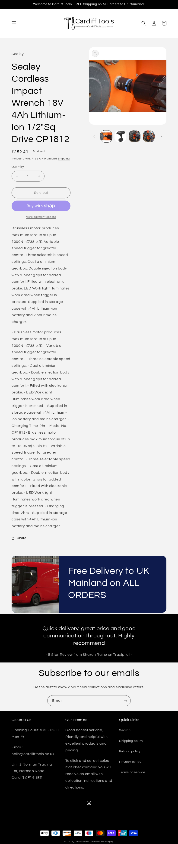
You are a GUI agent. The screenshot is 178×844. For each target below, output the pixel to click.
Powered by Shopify (102, 842)
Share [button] (21, 538)
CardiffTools (82, 842)
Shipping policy (131, 741)
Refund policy (130, 751)
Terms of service (132, 772)
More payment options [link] (41, 216)
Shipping (64, 158)
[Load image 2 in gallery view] (120, 136)
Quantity (18, 167)
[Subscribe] (125, 700)
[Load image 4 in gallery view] (149, 136)
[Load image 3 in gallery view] (134, 136)
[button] (14, 23)
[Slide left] (94, 136)
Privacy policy (130, 761)
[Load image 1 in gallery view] (106, 136)
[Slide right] (161, 136)
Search (125, 730)
